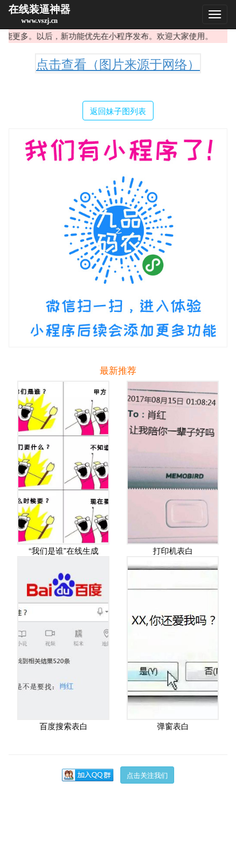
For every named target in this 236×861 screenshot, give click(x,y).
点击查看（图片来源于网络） (118, 63)
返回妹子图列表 (118, 110)
